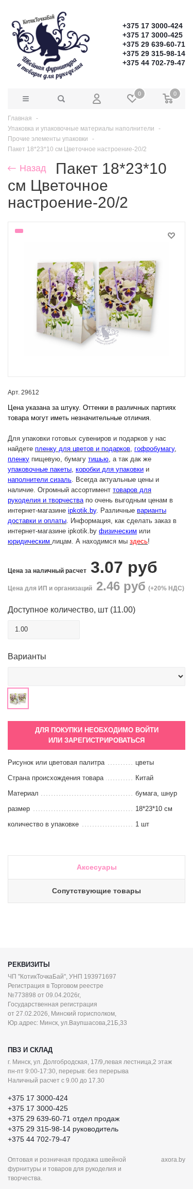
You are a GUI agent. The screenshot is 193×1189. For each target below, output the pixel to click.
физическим (118, 531)
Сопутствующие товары (96, 891)
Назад (31, 168)
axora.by (173, 1159)
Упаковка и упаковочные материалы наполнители (81, 128)
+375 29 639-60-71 (153, 44)
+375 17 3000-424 (152, 26)
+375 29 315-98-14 (153, 53)
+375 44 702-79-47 (153, 63)
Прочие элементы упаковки (48, 138)
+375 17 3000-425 (152, 35)
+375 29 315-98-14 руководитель (63, 1129)
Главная (20, 118)
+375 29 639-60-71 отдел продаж (63, 1118)
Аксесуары (97, 867)
